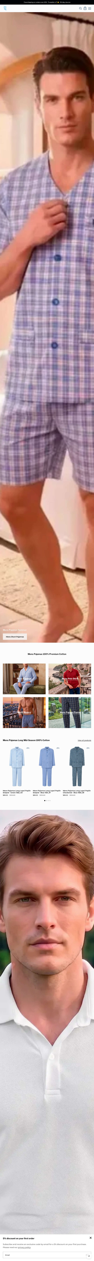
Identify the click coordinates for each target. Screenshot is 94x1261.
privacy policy (24, 1247)
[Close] (90, 1238)
